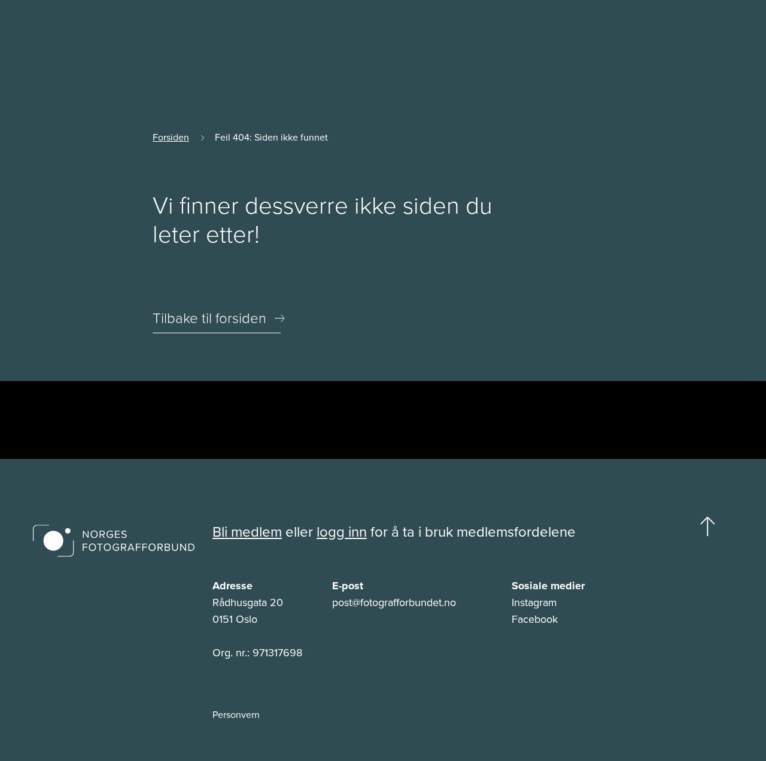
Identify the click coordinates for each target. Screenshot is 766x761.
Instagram (534, 602)
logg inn (342, 531)
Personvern (236, 714)
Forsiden (171, 137)
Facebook (535, 618)
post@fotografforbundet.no (394, 602)
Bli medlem (247, 531)
